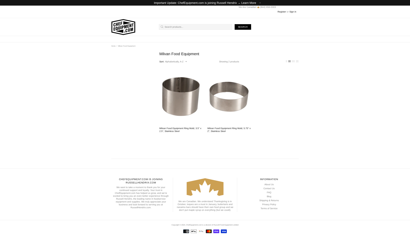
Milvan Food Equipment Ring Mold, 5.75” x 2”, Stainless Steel (229, 129)
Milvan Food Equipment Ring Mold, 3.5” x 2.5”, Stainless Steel (180, 129)
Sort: (161, 61)
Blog (269, 196)
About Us (269, 184)
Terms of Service (269, 208)
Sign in (292, 11)
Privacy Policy (269, 204)
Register (282, 11)
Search (243, 27)
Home (113, 46)
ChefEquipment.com (123, 27)
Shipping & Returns (269, 200)
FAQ (269, 192)
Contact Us (269, 188)
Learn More (248, 2)
